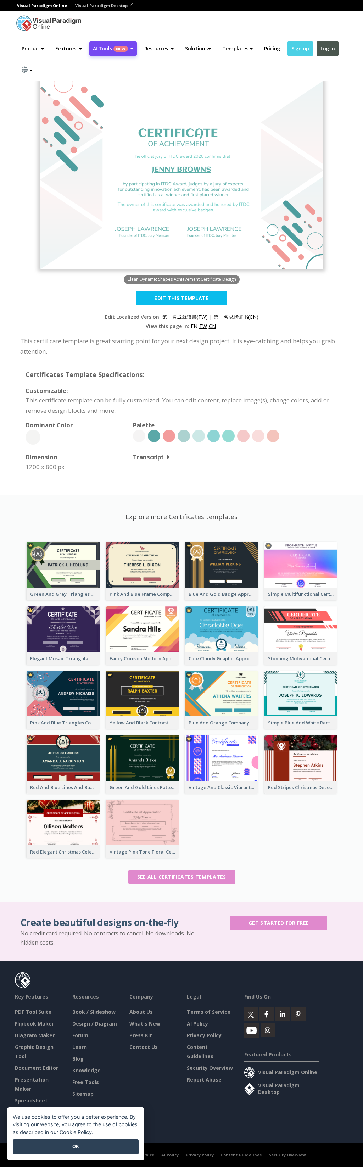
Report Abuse (204, 1079)
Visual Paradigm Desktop (102, 5)
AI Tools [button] (109, 48)
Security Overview (210, 1068)
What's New (144, 1023)
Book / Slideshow (94, 1011)
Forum (80, 1035)
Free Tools (85, 1082)
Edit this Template (181, 298)
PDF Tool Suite (33, 1011)
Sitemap (83, 1093)
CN (212, 326)
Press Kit (140, 1035)
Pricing (272, 48)
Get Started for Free (278, 922)
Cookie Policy (76, 1132)
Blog (78, 1058)
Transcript (148, 457)
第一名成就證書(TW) (185, 316)
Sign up (300, 48)
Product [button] (31, 48)
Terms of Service (208, 1011)
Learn (79, 1047)
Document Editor (36, 1068)
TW (203, 326)
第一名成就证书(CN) (235, 316)
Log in (327, 48)
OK (75, 1146)
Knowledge (86, 1070)
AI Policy (197, 1023)
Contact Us (143, 1047)
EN (194, 326)
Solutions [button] (196, 48)
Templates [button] (235, 48)
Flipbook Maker (34, 1023)
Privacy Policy (204, 1035)
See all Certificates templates (181, 876)
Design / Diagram (94, 1023)
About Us (141, 1011)
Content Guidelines (241, 1154)
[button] (68, 48)
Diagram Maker (35, 1035)
